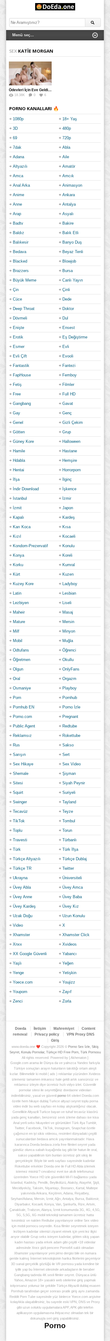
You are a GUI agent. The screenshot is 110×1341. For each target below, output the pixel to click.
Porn (17, 697)
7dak (17, 147)
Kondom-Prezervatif (30, 545)
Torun (67, 830)
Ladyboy (69, 583)
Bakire (68, 223)
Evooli (67, 356)
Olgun (18, 669)
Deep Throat (24, 308)
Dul (65, 318)
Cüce (17, 299)
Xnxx (17, 944)
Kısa (66, 527)
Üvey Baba (72, 897)
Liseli (67, 602)
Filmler (68, 384)
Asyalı (68, 213)
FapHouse (22, 375)
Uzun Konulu (73, 915)
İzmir (66, 498)
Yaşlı (17, 963)
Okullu (68, 659)
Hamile (19, 451)
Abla (66, 147)
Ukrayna (20, 878)
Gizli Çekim (72, 422)
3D (15, 128)
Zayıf (67, 991)
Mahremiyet (63, 1028)
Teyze (67, 811)
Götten (19, 432)
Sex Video (71, 764)
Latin (17, 593)
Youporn (20, 991)
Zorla (66, 1001)
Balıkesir (20, 242)
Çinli (66, 289)
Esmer (18, 346)
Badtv (18, 223)
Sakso (68, 745)
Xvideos (69, 944)
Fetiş (17, 384)
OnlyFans (70, 669)
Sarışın (19, 754)
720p (66, 138)
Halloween (71, 441)
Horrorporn (71, 470)
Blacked (20, 261)
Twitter (68, 868)
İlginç (67, 479)
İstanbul (20, 498)
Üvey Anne (22, 897)
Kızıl (17, 536)
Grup (66, 432)
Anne (17, 204)
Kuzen (68, 574)
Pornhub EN (23, 707)
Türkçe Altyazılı (27, 859)
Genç (67, 413)
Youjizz (68, 982)
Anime (18, 194)
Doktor (68, 308)
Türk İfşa (70, 849)
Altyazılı (20, 166)
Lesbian (69, 593)
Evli (65, 346)
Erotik (18, 337)
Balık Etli (70, 232)
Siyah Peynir (73, 783)
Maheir (19, 612)
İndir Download (26, 489)
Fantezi (68, 365)
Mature (19, 621)
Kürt (16, 574)
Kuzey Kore (23, 583)
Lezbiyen (21, 602)
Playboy (69, 688)
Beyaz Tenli (72, 251)
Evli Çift (20, 356)
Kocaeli (68, 536)
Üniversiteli (72, 878)
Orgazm (69, 678)
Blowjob (69, 261)
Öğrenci (69, 650)
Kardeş (68, 517)
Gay (16, 413)
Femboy (69, 375)
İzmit (17, 508)
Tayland (69, 802)
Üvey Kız (70, 906)
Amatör (68, 166)
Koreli (67, 555)
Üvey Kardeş (24, 906)
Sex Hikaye (23, 764)
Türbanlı (69, 840)
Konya (18, 555)
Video (18, 925)
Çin (16, 289)
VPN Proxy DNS (80, 1034)
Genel (18, 422)
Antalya (69, 204)
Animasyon (72, 185)
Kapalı (18, 517)
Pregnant (70, 716)
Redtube (69, 726)
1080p (18, 119)
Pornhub (69, 697)
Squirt (18, 792)
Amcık (68, 176)
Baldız (18, 232)
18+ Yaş (69, 119)
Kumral (68, 564)
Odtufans (21, 650)
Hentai (18, 470)
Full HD (68, 394)
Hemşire (69, 460)
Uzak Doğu (22, 915)
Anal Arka (21, 185)
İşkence (69, 489)
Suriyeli (68, 792)
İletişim (40, 1028)
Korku (18, 564)
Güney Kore (23, 441)
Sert (66, 754)
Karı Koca (22, 527)
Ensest (68, 327)
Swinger (20, 802)
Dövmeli (20, 318)
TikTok (19, 821)
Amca (18, 176)
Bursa (67, 270)
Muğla (67, 640)
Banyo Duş (72, 242)
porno (61, 1095)
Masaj (67, 612)
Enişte (18, 327)
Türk (17, 849)
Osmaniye (22, 688)
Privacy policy (47, 1034)
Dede (67, 299)
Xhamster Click (76, 934)
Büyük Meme (24, 280)
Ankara (68, 194)
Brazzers (21, 270)
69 (15, 138)
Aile (65, 157)
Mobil (17, 640)
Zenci (18, 1001)
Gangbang (22, 403)
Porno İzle (71, 707)
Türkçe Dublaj (74, 859)
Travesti (20, 840)
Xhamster (21, 934)
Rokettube (71, 735)
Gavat (67, 403)
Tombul (68, 821)
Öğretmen (21, 659)
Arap (17, 213)
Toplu (17, 830)
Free (17, 394)
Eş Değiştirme (74, 337)
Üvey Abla (22, 887)
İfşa (16, 479)
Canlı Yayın (72, 280)
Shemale (20, 773)
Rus (16, 745)
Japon (67, 508)
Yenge (18, 972)
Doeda (20, 1028)
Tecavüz (20, 811)
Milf (16, 631)
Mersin (68, 621)
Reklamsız (22, 735)
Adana (18, 157)
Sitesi (18, 783)
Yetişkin (69, 972)
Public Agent (24, 726)
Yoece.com (23, 982)
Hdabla (19, 460)
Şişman (69, 773)
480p (66, 128)
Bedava (19, 251)
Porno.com (22, 716)
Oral (16, 678)
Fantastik (21, 365)
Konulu (68, 545)
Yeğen (67, 963)
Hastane (69, 451)
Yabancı (69, 953)
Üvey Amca (72, 887)
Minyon (68, 631)
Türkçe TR (22, 868)
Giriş (55, 1040)
